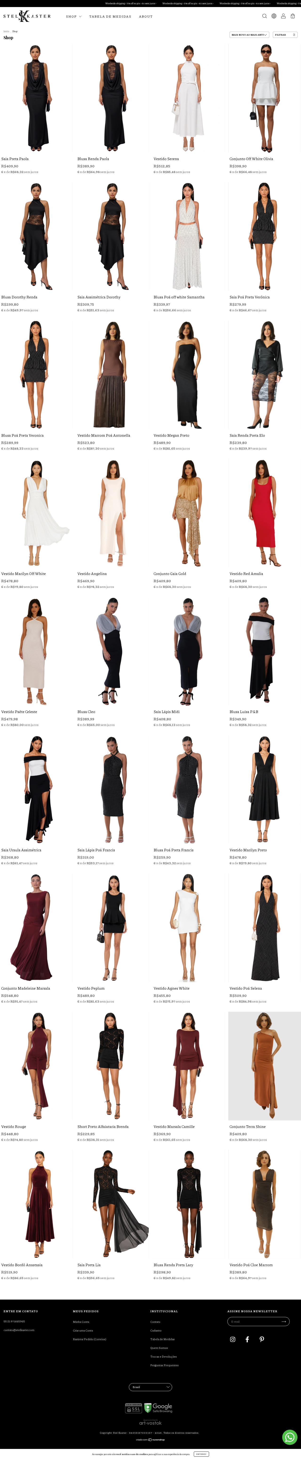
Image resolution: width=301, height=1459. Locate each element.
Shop (72, 16)
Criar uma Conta (83, 1330)
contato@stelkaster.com (19, 1330)
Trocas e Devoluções (163, 1357)
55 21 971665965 (14, 1321)
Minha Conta (81, 1322)
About (146, 16)
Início (6, 31)
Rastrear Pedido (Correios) (89, 1339)
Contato (155, 1322)
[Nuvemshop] (150, 1440)
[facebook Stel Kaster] (247, 1340)
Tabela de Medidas (110, 16)
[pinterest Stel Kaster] (262, 1340)
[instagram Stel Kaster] (232, 1340)
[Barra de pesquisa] (264, 17)
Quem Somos (159, 1348)
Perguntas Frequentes (164, 1365)
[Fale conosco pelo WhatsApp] (289, 1437)
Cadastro (156, 1330)
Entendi (201, 1454)
